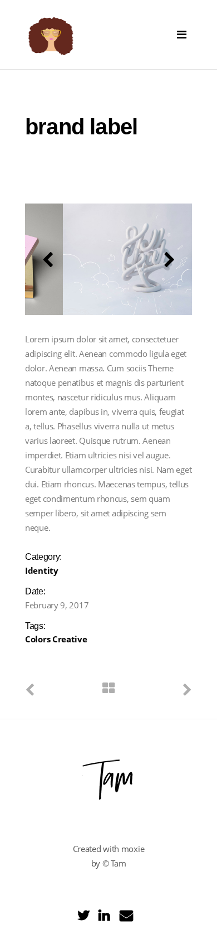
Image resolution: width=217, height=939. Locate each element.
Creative (69, 639)
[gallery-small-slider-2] (121, 259)
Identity (41, 570)
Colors (37, 639)
